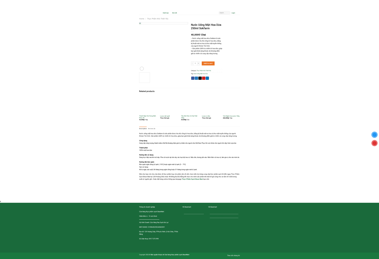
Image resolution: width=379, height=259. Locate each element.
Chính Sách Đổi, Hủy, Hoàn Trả (220, 220)
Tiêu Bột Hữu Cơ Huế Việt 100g (189, 117)
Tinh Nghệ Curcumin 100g (231, 116)
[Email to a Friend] (200, 78)
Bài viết (174, 13)
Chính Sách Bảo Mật (217, 216)
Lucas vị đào (206, 116)
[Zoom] (142, 69)
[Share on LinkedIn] (207, 78)
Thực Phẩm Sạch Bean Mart (192, 179)
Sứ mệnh (187, 212)
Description (143, 128)
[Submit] (228, 13)
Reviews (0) (151, 128)
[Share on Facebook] (193, 78)
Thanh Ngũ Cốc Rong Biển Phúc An (147, 117)
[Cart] (238, 12)
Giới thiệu (187, 216)
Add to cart (208, 63)
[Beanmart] (149, 13)
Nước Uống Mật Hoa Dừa (201, 73)
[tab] (143, 129)
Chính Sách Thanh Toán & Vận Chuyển (222, 212)
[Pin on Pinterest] (203, 78)
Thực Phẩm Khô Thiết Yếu (157, 19)
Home (141, 19)
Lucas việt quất (165, 116)
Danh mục (166, 13)
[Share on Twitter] (196, 78)
